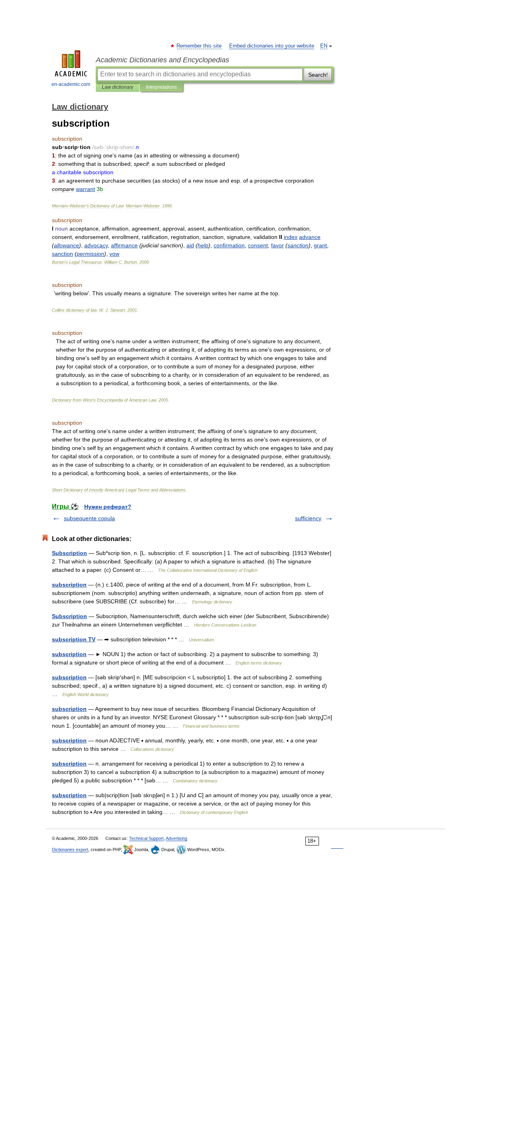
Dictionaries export (70, 849)
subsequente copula (89, 518)
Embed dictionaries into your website (271, 46)
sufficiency (308, 518)
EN (323, 46)
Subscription (69, 553)
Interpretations (161, 87)
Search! (318, 75)
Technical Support (146, 838)
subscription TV (73, 639)
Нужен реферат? (107, 506)
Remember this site (199, 46)
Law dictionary (117, 87)
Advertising (176, 838)
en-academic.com (70, 84)
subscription (69, 584)
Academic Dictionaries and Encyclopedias (162, 60)
